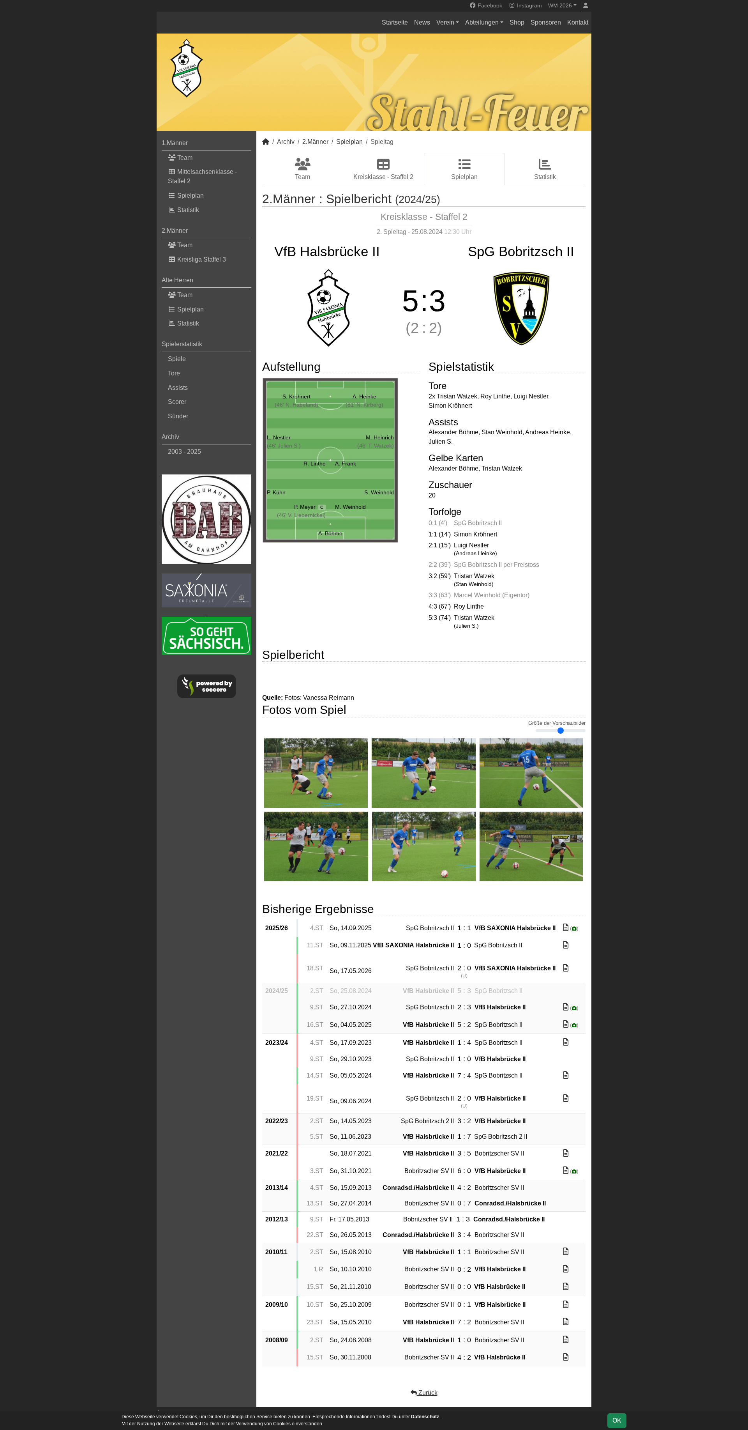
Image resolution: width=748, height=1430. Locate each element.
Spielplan (190, 195)
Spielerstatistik (182, 344)
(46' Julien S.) (284, 445)
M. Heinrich (380, 437)
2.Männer (175, 230)
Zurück (427, 1392)
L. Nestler (279, 437)
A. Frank (345, 463)
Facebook (489, 5)
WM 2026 (560, 5)
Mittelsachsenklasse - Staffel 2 (202, 176)
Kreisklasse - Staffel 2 (383, 176)
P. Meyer (308, 507)
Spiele (177, 359)
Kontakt (577, 22)
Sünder (178, 416)
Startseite (395, 22)
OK (616, 1420)
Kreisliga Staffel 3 (201, 259)
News (422, 22)
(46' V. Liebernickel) (301, 515)
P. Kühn (276, 492)
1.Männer (175, 143)
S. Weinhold (379, 492)
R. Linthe (314, 463)
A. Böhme (330, 533)
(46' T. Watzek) (375, 445)
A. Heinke (364, 396)
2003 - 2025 (184, 451)
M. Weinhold (350, 507)
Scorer (177, 401)
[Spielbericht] (565, 928)
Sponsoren (546, 22)
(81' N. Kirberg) (364, 405)
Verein (445, 22)
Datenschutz (425, 1416)
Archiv (170, 437)
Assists (178, 387)
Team (184, 157)
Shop (517, 22)
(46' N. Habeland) (296, 405)
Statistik (187, 210)
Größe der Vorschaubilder (557, 723)
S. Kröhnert (296, 396)
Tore (174, 373)
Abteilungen (482, 22)
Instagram (528, 5)
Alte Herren (177, 280)
